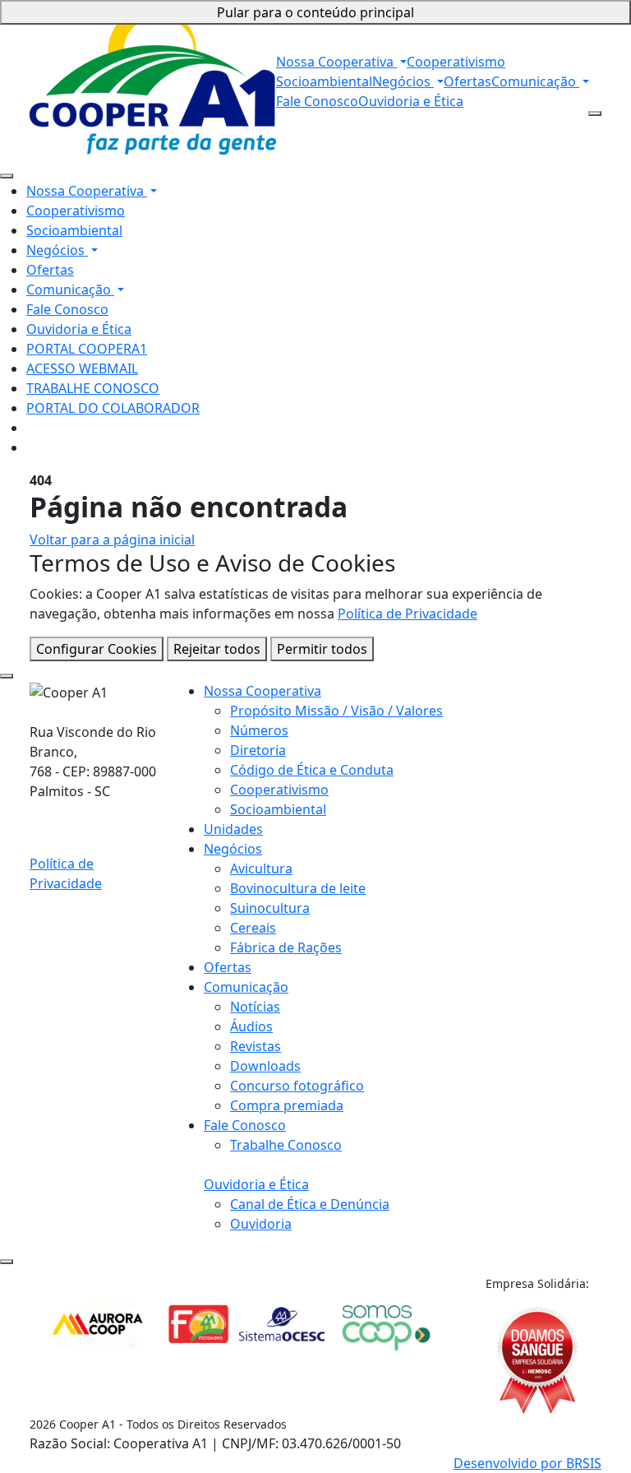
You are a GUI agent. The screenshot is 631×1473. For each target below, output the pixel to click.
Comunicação (535, 81)
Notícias (255, 1007)
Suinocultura (270, 908)
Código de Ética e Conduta (312, 770)
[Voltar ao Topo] (6, 1261)
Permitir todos (322, 649)
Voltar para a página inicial (112, 539)
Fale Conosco (317, 101)
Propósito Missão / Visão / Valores (336, 711)
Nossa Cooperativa (336, 62)
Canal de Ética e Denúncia (309, 1204)
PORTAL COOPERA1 (86, 349)
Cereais (253, 928)
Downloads (265, 1066)
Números (259, 730)
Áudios (251, 1026)
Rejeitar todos (216, 649)
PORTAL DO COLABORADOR (113, 408)
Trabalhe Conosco (286, 1145)
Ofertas (467, 81)
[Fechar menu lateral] (6, 176)
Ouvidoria (261, 1224)
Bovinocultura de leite (298, 888)
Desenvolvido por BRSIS (527, 1463)
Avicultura (261, 868)
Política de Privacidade (407, 613)
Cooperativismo (456, 62)
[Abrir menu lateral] (594, 113)
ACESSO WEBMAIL (82, 368)
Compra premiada (286, 1105)
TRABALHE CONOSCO (92, 388)
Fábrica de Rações (286, 947)
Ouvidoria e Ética (410, 101)
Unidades (233, 829)
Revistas (255, 1046)
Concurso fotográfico (297, 1086)
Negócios (403, 81)
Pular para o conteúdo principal (315, 12)
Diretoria (258, 750)
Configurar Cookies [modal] (96, 649)
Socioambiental (324, 81)
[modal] (6, 676)
